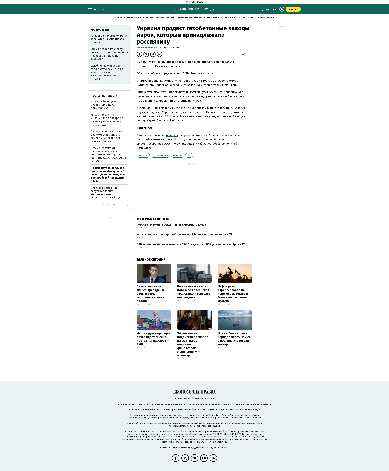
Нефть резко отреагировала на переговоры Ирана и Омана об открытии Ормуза (233, 294)
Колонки (148, 17)
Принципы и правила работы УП (253, 404)
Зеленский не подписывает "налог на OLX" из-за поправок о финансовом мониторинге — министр (192, 344)
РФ (189, 155)
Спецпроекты (214, 17)
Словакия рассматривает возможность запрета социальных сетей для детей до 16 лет (107, 136)
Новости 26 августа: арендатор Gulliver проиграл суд (104, 105)
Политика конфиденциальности (170, 404)
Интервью (230, 17)
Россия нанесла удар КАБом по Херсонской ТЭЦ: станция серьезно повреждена (194, 292)
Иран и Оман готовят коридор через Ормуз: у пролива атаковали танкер (234, 338)
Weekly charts (247, 17)
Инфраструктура (165, 17)
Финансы (199, 17)
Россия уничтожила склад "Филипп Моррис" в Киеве (171, 224)
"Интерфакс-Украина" (219, 415)
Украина (143, 155)
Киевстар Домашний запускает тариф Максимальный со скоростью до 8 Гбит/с (106, 192)
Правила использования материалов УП (212, 404)
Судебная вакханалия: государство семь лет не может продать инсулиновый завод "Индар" (107, 72)
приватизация (160, 155)
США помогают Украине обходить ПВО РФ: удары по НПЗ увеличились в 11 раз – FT (191, 244)
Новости (120, 17)
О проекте (144, 404)
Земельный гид (265, 17)
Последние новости (104, 95)
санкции (177, 155)
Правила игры (184, 17)
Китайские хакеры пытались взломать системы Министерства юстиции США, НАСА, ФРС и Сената (109, 154)
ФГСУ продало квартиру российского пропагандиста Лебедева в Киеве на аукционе (109, 54)
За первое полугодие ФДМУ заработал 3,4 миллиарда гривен (109, 39)
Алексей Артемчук (147, 48)
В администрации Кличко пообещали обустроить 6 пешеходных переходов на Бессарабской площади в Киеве (108, 174)
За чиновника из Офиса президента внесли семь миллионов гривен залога (151, 294)
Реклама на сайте (127, 404)
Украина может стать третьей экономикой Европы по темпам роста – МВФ (186, 234)
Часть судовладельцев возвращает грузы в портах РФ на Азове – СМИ (153, 338)
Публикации (134, 17)
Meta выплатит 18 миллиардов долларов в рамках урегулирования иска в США (107, 119)
